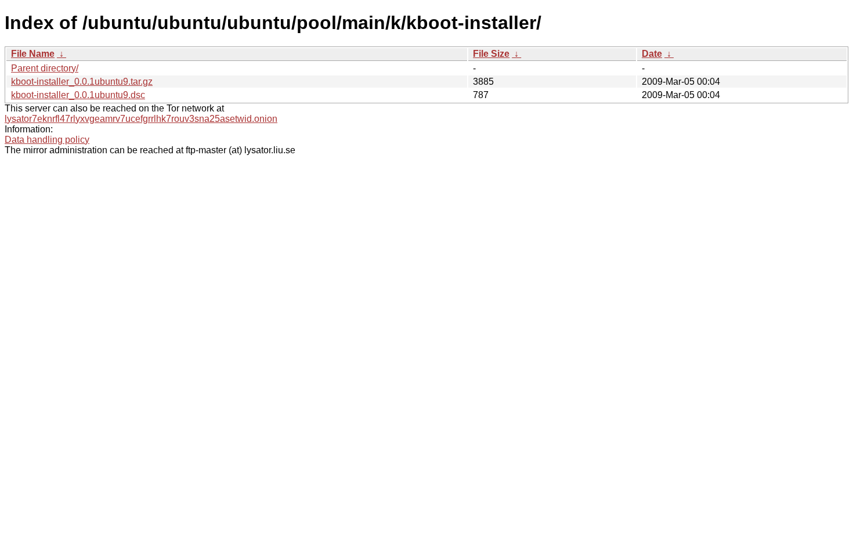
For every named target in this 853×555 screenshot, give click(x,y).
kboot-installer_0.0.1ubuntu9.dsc (78, 95)
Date (652, 54)
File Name (33, 54)
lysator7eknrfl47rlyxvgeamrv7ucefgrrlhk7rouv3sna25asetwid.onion (141, 119)
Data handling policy (47, 140)
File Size (491, 54)
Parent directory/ (44, 68)
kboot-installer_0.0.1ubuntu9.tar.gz (82, 82)
